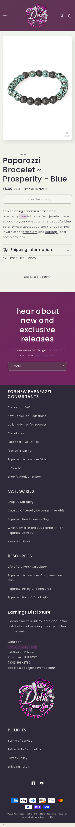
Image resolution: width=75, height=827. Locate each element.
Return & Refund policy (24, 749)
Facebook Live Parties (23, 442)
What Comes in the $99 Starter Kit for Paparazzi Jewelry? (35, 530)
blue (23, 216)
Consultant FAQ (19, 407)
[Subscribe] (63, 366)
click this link (28, 621)
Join (13, 350)
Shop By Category (21, 502)
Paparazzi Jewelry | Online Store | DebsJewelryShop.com (41, 814)
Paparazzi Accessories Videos (29, 459)
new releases (44, 355)
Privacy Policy (17, 758)
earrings (51, 232)
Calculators (16, 433)
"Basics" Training (19, 451)
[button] (5, 15)
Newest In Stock (19, 541)
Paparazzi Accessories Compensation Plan (35, 577)
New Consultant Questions (27, 416)
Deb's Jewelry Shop (22, 647)
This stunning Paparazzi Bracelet (28, 211)
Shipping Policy (18, 767)
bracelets (29, 232)
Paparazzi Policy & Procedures (29, 589)
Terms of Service (20, 741)
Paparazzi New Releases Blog (28, 519)
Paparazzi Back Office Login (28, 597)
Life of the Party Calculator (27, 567)
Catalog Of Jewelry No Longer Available (36, 510)
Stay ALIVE (15, 468)
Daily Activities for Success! (28, 424)
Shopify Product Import (24, 477)
